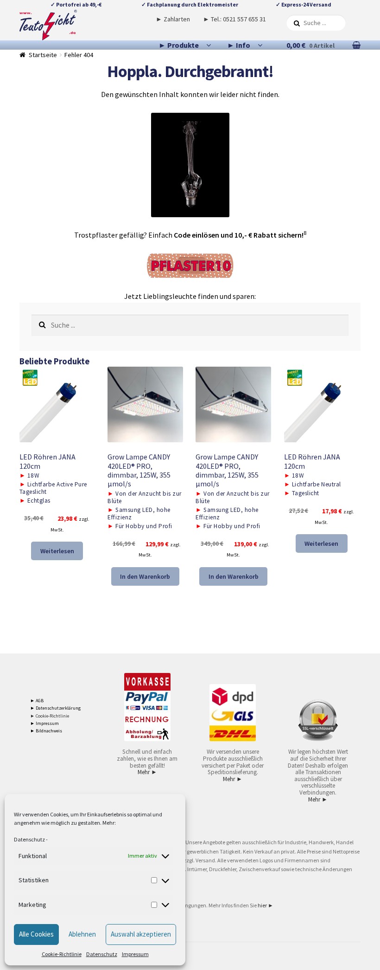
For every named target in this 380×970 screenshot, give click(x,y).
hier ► (265, 905)
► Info (238, 45)
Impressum (135, 954)
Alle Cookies (36, 934)
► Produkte (178, 45)
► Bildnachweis (46, 731)
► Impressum (44, 723)
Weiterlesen (57, 551)
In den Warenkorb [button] (145, 576)
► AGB (37, 701)
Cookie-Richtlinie (62, 954)
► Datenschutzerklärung (55, 708)
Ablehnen (82, 934)
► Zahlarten (173, 19)
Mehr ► (147, 772)
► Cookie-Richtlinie (49, 716)
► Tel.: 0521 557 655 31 (234, 19)
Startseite (43, 55)
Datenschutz (29, 839)
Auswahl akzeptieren (141, 934)
